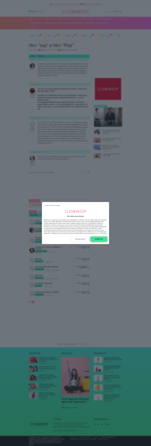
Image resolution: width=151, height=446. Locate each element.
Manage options (80, 239)
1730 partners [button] (54, 220)
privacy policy (98, 233)
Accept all (99, 239)
